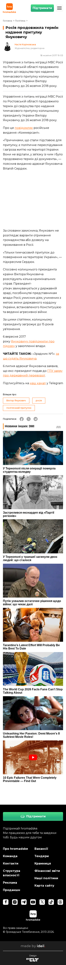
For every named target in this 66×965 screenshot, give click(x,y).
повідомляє (24, 128)
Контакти (10, 863)
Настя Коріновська (25, 44)
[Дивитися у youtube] (33, 902)
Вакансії (41, 848)
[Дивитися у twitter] (42, 902)
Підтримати (42, 8)
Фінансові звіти (47, 871)
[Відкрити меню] (59, 8)
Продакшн (11, 890)
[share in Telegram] (36, 419)
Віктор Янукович (16, 400)
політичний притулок (18, 407)
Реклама (10, 882)
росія (39, 400)
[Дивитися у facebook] (5, 902)
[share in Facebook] (22, 419)
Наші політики (46, 878)
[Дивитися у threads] (60, 902)
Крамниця (42, 863)
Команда (10, 856)
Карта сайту (44, 885)
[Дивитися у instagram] (15, 902)
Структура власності (11, 873)
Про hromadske (15, 848)
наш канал (38, 383)
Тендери (41, 856)
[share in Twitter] (29, 419)
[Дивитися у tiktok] (51, 902)
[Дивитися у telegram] (24, 902)
